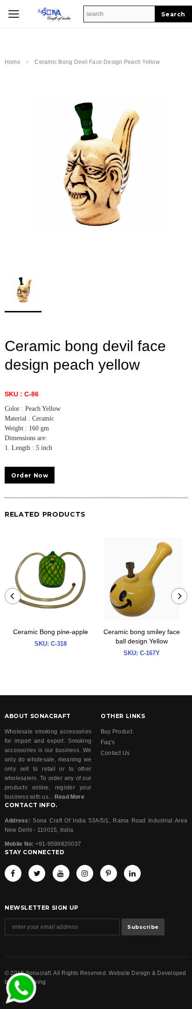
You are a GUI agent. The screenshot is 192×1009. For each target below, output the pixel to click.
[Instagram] (84, 873)
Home (13, 62)
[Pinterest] (108, 873)
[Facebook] (13, 873)
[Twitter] (36, 873)
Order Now (29, 475)
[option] (96, 166)
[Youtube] (61, 873)
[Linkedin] (132, 873)
